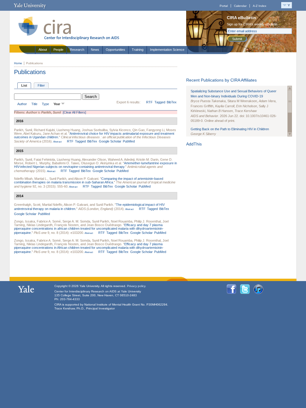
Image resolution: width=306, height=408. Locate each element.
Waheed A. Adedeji (121, 159)
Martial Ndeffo (52, 204)
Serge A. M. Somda (76, 221)
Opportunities (115, 49)
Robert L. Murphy (37, 163)
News (95, 49)
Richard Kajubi (44, 130)
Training (137, 49)
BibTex (172, 102)
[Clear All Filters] (74, 112)
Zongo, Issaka (24, 221)
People (58, 49)
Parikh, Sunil (23, 130)
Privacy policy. (136, 286)
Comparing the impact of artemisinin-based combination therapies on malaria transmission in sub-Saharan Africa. (88, 180)
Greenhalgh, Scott (27, 204)
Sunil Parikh (57, 178)
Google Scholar (110, 141)
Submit (237, 39)
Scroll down (289, 134)
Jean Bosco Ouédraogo (104, 225)
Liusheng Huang (68, 130)
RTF (149, 102)
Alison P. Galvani (86, 178)
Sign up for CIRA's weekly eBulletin (252, 24)
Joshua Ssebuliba (95, 130)
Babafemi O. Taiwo (65, 163)
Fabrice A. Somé (49, 221)
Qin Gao (138, 130)
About (43, 49)
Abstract (57, 141)
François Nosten (66, 225)
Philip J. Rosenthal (147, 221)
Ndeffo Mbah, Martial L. (31, 178)
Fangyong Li (155, 130)
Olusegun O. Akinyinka (97, 163)
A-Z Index (259, 5)
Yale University (30, 5)
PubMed (129, 141)
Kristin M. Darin (147, 159)
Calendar (240, 5)
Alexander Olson (94, 159)
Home (18, 63)
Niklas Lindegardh (40, 225)
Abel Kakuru (32, 133)
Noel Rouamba (121, 221)
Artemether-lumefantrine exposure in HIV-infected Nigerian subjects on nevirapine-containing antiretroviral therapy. (95, 164)
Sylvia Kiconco (120, 130)
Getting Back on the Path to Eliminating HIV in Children (230, 129)
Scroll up (289, 88)
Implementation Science (167, 49)
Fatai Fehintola (44, 159)
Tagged (159, 102)
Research (77, 49)
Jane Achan (51, 133)
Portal (224, 5)
